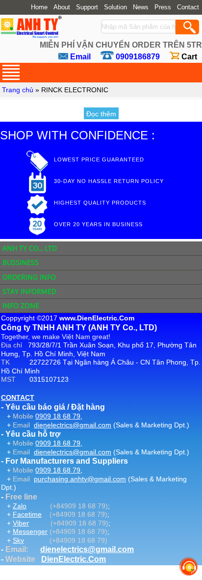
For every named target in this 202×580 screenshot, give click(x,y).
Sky (18, 540)
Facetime (27, 514)
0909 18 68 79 (57, 416)
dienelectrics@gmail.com (72, 425)
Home (39, 7)
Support (87, 7)
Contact (188, 7)
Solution (115, 7)
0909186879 (138, 57)
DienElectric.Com (73, 559)
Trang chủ (17, 90)
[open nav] (11, 72)
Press (162, 7)
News (141, 7)
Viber (21, 523)
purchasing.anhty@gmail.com (80, 479)
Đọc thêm (101, 114)
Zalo (19, 506)
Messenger (30, 531)
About (61, 7)
